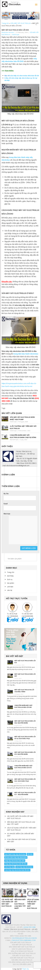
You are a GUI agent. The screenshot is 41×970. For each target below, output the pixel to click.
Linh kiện (10, 587)
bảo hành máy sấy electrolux (15, 854)
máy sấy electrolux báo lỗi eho (16, 864)
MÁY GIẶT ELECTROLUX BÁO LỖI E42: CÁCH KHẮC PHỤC (25, 780)
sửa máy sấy (9, 867)
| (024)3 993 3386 (29, 927)
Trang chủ (5, 23)
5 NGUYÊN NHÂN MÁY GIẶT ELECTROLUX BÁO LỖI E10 (23, 767)
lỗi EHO (30, 854)
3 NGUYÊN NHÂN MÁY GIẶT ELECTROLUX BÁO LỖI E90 (23, 706)
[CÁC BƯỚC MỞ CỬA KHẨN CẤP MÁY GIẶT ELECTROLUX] (8, 892)
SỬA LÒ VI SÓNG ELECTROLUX (22, 951)
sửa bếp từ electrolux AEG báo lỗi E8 (24, 76)
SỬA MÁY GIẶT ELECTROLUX (20, 942)
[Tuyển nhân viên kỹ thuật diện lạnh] (20, 639)
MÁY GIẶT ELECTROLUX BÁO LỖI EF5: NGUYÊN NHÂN (25, 753)
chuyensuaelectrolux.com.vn (24, 938)
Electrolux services (8, 32)
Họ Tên (6, 493)
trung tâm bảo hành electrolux (25, 354)
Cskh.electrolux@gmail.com (23, 940)
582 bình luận (14, 440)
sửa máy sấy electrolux (24, 867)
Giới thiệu (10, 576)
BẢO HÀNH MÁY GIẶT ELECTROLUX (22, 947)
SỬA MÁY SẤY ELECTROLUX (20, 23)
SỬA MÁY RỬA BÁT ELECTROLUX (22, 958)
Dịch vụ (9, 579)
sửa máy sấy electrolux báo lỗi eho (17, 870)
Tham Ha (25, 969)
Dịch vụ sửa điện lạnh (22, 964)
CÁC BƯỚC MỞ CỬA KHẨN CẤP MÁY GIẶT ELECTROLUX (20, 817)
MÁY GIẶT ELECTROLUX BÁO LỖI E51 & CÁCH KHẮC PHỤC (25, 737)
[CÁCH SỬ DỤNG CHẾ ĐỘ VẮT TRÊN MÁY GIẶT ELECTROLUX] (33, 892)
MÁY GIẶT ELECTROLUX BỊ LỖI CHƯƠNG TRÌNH (24, 691)
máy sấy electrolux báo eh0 (14, 861)
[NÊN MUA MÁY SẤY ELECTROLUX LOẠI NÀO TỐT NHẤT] (20, 892)
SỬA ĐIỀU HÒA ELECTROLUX (21, 960)
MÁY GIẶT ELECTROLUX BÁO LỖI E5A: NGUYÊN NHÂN (25, 722)
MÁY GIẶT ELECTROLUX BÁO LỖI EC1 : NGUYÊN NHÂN (25, 793)
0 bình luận (15, 35)
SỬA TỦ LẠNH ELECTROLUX (22, 949)
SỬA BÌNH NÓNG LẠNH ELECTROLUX (21, 962)
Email (6, 504)
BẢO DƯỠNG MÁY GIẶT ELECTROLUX (22, 953)
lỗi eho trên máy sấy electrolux (16, 857)
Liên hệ (9, 590)
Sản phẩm (10, 583)
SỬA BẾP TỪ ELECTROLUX (21, 955)
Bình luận (7, 514)
